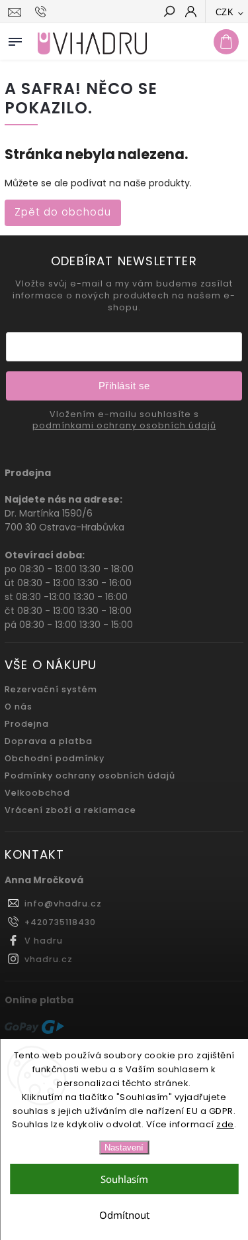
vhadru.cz (48, 959)
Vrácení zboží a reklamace (70, 810)
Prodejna (27, 723)
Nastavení (124, 1147)
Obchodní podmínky (54, 758)
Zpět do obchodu (63, 212)
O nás (18, 706)
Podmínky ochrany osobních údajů (90, 775)
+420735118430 (60, 922)
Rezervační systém (51, 689)
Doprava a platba (49, 741)
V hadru (43, 940)
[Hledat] (169, 13)
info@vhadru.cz (63, 903)
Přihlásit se (124, 385)
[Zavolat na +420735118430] (42, 12)
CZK (225, 12)
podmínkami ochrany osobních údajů (124, 425)
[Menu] (15, 39)
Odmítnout (124, 1214)
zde (225, 1124)
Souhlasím (124, 1179)
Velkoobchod (37, 792)
